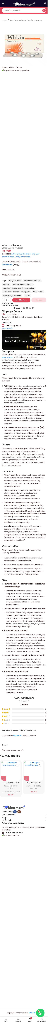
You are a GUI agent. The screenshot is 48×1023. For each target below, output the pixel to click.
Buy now (39, 300)
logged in (17, 735)
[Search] (44, 10)
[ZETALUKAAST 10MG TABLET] (11, 771)
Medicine (11, 788)
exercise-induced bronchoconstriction (18, 288)
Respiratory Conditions (12, 295)
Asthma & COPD (35, 20)
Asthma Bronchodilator (22, 284)
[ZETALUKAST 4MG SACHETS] (33, 771)
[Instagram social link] (19, 811)
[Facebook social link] (21, 308)
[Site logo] (24, 3)
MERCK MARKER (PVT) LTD (12, 248)
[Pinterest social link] (27, 308)
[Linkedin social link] (30, 308)
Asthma (6, 284)
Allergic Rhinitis (15, 280)
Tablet (27, 295)
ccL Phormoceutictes (11, 791)
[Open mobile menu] (3, 3)
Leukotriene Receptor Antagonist (16, 292)
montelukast (7, 357)
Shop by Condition (18, 20)
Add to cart (21, 300)
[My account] (45, 3)
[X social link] (24, 308)
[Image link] (14, 807)
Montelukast (7, 264)
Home (4, 20)
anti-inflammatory (32, 280)
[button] (3, 778)
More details (7, 328)
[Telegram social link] (32, 308)
